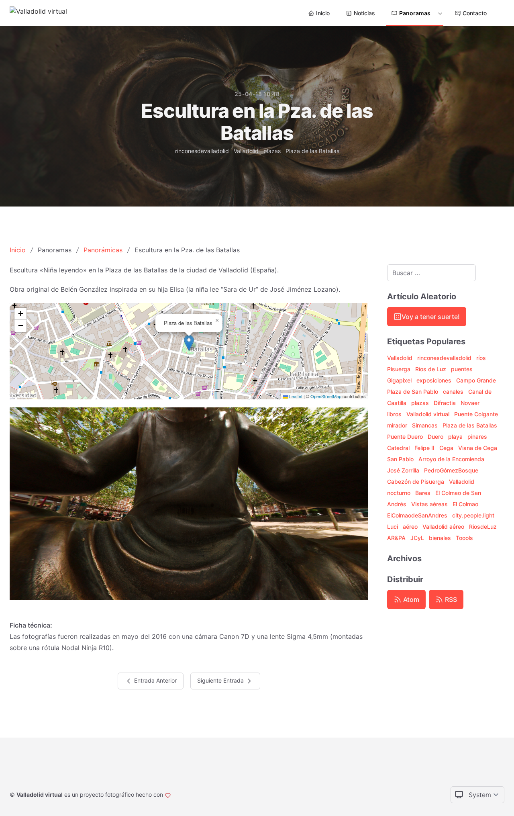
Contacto (475, 13)
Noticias (364, 13)
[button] (189, 343)
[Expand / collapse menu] (439, 13)
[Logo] (38, 12)
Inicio (323, 13)
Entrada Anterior (155, 680)
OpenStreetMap (325, 396)
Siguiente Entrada (221, 680)
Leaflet (295, 396)
